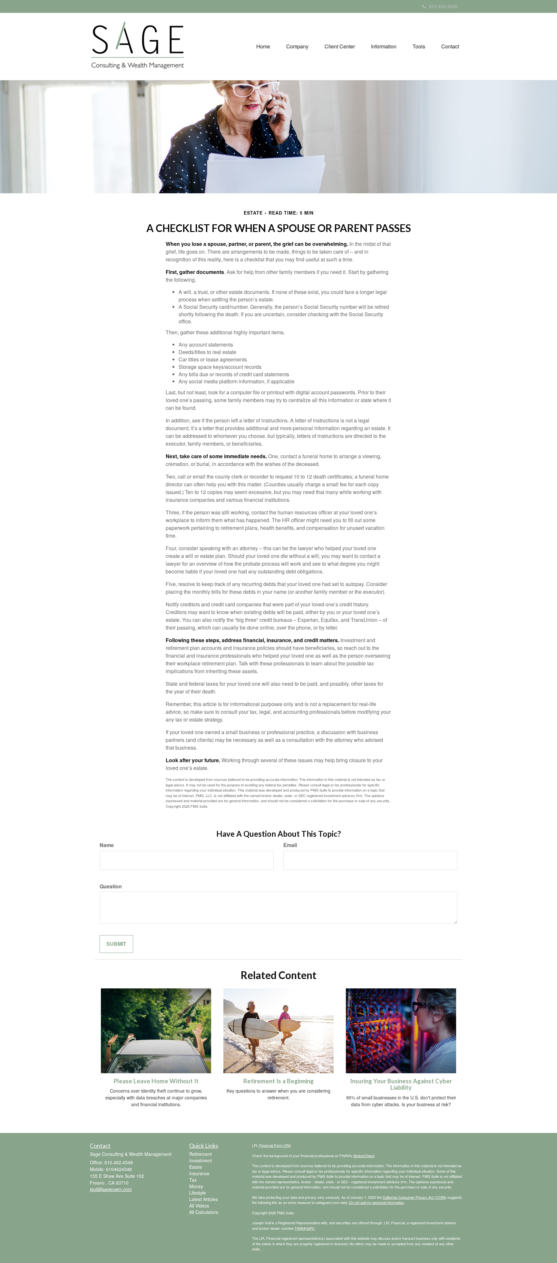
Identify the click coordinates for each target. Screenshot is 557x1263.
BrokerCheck (364, 1155)
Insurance (199, 1173)
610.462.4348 (443, 6)
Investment (200, 1160)
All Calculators (203, 1212)
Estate (195, 1167)
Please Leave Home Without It (156, 1081)
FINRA (300, 1228)
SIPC (311, 1228)
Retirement (200, 1154)
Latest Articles (203, 1199)
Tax (193, 1180)
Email (290, 845)
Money (196, 1186)
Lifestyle (197, 1192)
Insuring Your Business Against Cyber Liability (401, 1084)
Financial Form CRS (275, 1145)
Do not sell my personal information (376, 1202)
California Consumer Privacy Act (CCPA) (414, 1197)
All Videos (199, 1205)
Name (107, 845)
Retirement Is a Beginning (278, 1081)
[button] (297, 46)
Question (111, 886)
